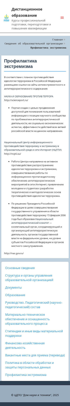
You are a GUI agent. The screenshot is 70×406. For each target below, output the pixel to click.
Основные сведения (20, 268)
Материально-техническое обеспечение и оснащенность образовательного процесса (27, 319)
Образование (15, 295)
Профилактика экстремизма (25, 375)
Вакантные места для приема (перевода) (35, 355)
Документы (13, 287)
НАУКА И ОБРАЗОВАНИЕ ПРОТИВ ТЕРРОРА (28, 96)
